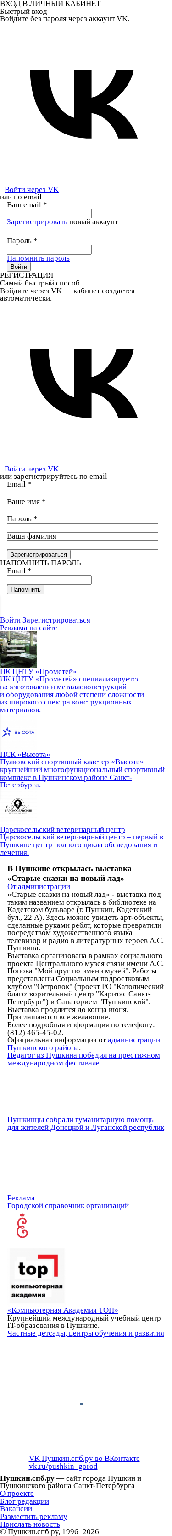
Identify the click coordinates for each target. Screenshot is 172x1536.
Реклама (21, 1197)
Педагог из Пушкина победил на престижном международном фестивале (83, 1059)
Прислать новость (30, 1524)
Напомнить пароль (38, 258)
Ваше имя (26, 501)
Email (19, 484)
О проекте (17, 1493)
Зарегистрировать (37, 221)
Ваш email (27, 204)
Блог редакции (24, 1501)
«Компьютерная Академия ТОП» (62, 1310)
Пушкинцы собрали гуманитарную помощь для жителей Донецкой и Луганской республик (85, 1123)
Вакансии (16, 1508)
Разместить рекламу (33, 1516)
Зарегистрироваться (56, 620)
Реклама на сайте (28, 627)
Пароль (22, 240)
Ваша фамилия (31, 536)
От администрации (38, 886)
